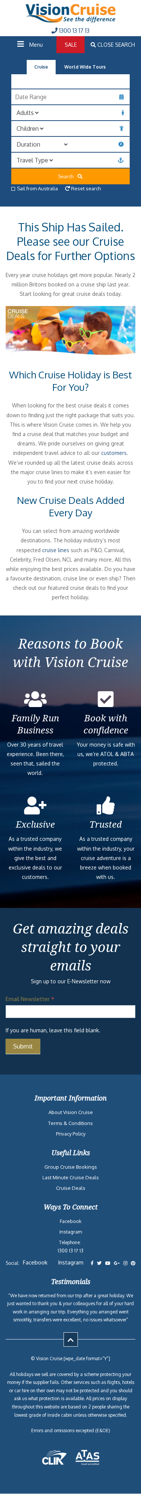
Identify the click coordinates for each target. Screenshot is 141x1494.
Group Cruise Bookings (70, 1167)
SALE (71, 44)
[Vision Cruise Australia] (71, 20)
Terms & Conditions (70, 1123)
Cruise (41, 67)
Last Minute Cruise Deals (70, 1177)
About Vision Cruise (71, 1112)
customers (114, 453)
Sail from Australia (37, 188)
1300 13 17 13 (73, 30)
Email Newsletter (30, 999)
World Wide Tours (85, 67)
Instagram (70, 1232)
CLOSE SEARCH (115, 44)
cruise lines (55, 550)
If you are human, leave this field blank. (53, 1030)
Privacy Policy (70, 1134)
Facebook (71, 1221)
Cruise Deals (70, 1188)
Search (67, 176)
